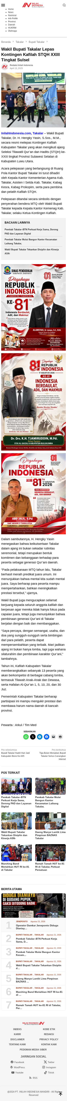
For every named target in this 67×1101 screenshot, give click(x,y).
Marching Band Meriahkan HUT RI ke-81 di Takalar (15, 866)
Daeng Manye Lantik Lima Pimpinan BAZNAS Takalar (50, 835)
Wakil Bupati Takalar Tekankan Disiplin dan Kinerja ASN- (14, 835)
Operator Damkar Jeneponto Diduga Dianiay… (37, 927)
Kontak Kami (49, 1044)
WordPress (19, 1067)
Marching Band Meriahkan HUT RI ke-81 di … (39, 993)
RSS (35, 1078)
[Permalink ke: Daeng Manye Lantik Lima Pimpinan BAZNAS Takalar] (50, 821)
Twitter (51, 1062)
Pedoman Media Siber (33, 1049)
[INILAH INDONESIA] (33, 5)
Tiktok (51, 1072)
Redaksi (49, 1034)
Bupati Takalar (24, 935)
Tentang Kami (17, 1044)
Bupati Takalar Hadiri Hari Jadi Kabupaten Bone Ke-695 (15, 753)
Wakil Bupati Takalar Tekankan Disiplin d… (38, 967)
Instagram (51, 1067)
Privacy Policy (49, 1039)
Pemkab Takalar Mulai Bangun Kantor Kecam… (38, 953)
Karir (17, 1034)
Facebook (19, 1062)
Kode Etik (49, 1029)
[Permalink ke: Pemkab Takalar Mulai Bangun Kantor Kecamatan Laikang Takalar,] (50, 786)
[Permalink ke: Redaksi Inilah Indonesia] (4, 67)
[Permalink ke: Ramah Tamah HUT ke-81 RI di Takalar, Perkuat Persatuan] (50, 852)
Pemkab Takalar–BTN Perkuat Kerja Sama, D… (36, 940)
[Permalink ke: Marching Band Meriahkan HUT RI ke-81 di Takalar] (16, 852)
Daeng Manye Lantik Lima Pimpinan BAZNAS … (37, 980)
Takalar (39, 935)
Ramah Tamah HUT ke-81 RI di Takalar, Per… (38, 1007)
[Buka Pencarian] (64, 5)
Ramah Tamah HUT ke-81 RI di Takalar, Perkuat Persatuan (49, 866)
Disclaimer (17, 1039)
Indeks (17, 1029)
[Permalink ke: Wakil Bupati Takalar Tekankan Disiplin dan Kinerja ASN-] (16, 821)
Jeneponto (22, 922)
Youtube (19, 1072)
